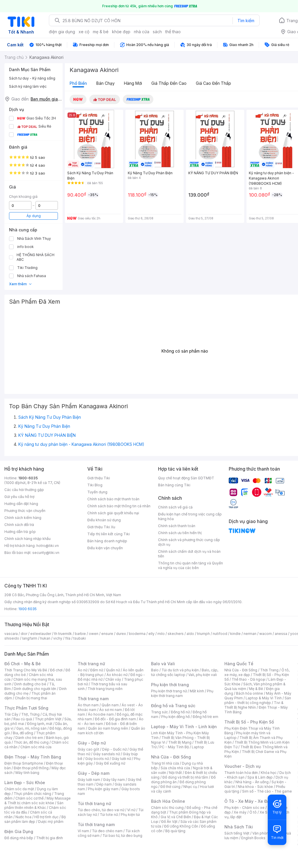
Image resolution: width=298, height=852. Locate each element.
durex (121, 633)
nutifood (220, 633)
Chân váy (113, 679)
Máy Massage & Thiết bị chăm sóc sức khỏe (37, 800)
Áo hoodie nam (101, 714)
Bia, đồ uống (23, 733)
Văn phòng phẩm (266, 833)
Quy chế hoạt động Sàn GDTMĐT (186, 478)
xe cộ (84, 31)
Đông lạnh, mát (39, 723)
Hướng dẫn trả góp (20, 531)
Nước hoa (23, 817)
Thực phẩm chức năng (32, 793)
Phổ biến (78, 83)
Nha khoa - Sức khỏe (255, 786)
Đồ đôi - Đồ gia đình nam (115, 719)
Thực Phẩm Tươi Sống (26, 707)
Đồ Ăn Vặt (169, 821)
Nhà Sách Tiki (238, 826)
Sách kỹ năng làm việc (28, 86)
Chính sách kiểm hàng (22, 517)
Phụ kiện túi (130, 814)
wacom (265, 633)
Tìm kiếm (245, 20)
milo (161, 633)
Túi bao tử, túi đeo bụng (122, 835)
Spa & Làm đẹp (260, 777)
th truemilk (63, 633)
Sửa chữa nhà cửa (175, 768)
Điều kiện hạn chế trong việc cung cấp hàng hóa (190, 516)
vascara (11, 633)
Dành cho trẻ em (29, 737)
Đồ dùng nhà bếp (18, 838)
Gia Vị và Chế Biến (176, 817)
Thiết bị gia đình (49, 838)
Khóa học (268, 772)
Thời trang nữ (91, 663)
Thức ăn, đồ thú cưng (31, 742)
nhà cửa (141, 31)
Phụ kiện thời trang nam (182, 693)
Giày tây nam (114, 779)
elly (151, 633)
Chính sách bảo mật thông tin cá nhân (118, 506)
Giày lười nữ (121, 758)
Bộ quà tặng (175, 831)
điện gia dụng (62, 31)
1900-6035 (28, 478)
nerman (250, 633)
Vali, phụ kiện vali (202, 675)
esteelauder (40, 633)
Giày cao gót (88, 749)
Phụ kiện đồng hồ (175, 716)
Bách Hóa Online (168, 801)
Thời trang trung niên (105, 688)
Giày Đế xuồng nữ (110, 763)
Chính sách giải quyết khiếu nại (113, 513)
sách (157, 31)
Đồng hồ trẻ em (205, 716)
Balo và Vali (163, 663)
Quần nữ (113, 670)
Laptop (198, 747)
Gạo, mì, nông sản (31, 728)
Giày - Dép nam (93, 773)
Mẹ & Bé (256, 688)
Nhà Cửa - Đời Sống (171, 756)
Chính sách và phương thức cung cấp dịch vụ (189, 542)
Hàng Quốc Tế (238, 663)
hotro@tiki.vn (47, 545)
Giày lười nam (89, 779)
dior (24, 633)
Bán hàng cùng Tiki (174, 485)
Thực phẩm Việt (48, 719)
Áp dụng (33, 216)
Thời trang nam (93, 698)
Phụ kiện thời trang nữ (169, 691)
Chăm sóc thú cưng (167, 807)
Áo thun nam (88, 705)
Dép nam (104, 784)
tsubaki (79, 638)
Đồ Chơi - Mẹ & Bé (22, 663)
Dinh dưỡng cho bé (30, 684)
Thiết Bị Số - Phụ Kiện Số (249, 721)
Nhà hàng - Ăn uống (252, 782)
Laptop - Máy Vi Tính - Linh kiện (184, 726)
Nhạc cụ (190, 786)
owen (93, 633)
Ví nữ (131, 810)
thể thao (173, 31)
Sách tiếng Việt (236, 833)
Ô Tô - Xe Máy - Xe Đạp (248, 801)
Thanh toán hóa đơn (241, 772)
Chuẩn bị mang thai (31, 698)
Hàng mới (133, 83)
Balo (155, 670)
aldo (190, 633)
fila (67, 638)
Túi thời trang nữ (94, 803)
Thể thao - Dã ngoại (248, 679)
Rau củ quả (22, 719)
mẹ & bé (101, 31)
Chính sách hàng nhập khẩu (27, 538)
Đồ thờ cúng (170, 786)
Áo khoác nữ (117, 675)
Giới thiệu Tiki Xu (101, 527)
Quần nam (110, 705)
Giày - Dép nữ (92, 742)
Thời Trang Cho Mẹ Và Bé (25, 670)
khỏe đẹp (121, 31)
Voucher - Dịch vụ (242, 766)
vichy (57, 638)
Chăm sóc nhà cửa (36, 747)
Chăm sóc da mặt (19, 789)
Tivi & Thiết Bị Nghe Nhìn (253, 705)
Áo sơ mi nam (110, 709)
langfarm (29, 638)
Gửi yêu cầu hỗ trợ (19, 496)
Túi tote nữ (109, 814)
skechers (176, 633)
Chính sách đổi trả (19, 524)
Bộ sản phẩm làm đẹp (35, 819)
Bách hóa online (249, 693)
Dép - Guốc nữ (114, 749)
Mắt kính (197, 691)
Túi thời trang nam (96, 824)
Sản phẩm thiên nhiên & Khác (33, 805)
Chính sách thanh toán (176, 526)
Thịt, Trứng (30, 714)
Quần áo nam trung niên (108, 728)
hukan (45, 638)
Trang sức (159, 712)
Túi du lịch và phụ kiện (180, 670)
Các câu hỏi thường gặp (24, 489)
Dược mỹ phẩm (50, 821)
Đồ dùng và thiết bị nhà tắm (185, 777)
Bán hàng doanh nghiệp (107, 541)
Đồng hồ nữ (180, 712)
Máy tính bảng (27, 772)
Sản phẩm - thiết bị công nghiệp (257, 700)
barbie (80, 633)
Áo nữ (82, 670)
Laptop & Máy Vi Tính (264, 698)
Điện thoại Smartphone (23, 763)
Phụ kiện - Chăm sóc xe (244, 807)
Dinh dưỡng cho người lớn (35, 688)
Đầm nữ (96, 670)
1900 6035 (27, 609)
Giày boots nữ (97, 758)
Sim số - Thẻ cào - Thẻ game (267, 791)
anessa (281, 633)
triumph (203, 633)
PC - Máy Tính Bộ (174, 747)
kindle (235, 633)
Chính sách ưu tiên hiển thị (180, 533)
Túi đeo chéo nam (107, 831)
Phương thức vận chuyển (24, 510)
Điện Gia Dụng (18, 831)
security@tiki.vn (45, 552)
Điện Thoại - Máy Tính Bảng (32, 756)
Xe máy (240, 812)
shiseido (11, 638)
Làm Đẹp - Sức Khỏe (24, 782)
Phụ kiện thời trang (170, 684)
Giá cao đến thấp (213, 83)
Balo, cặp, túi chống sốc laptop (184, 672)
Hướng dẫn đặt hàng (21, 503)
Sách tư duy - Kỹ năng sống (32, 78)
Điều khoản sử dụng (104, 520)
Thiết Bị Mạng (179, 742)
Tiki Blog (94, 485)
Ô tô (253, 812)
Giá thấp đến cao (169, 83)
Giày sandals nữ (106, 754)
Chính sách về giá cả (175, 507)
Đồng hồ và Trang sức (173, 705)
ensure (107, 633)
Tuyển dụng (97, 492)
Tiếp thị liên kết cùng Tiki (108, 534)
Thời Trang (269, 670)
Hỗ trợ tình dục (46, 817)
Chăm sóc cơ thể (29, 798)
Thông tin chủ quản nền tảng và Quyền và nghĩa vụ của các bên (190, 565)
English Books (253, 838)
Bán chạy (105, 83)
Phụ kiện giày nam (103, 789)
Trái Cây (11, 714)
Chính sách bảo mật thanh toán (113, 499)
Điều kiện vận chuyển (105, 548)
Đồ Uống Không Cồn (181, 826)
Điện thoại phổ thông (31, 768)
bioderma (137, 633)
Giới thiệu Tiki (98, 478)
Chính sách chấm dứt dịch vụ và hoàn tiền (189, 553)
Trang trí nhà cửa (165, 763)
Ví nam (83, 831)
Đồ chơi (56, 670)
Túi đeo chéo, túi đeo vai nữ (101, 810)
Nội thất (175, 772)
